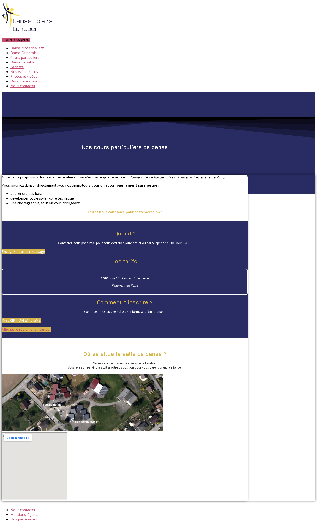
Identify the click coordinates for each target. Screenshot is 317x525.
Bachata (17, 67)
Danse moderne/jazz (27, 48)
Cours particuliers (24, 57)
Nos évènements (24, 71)
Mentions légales (24, 514)
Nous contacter (22, 86)
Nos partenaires (23, 519)
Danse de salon (22, 62)
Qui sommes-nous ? (26, 81)
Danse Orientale (23, 52)
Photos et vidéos (23, 76)
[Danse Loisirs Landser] (27, 35)
